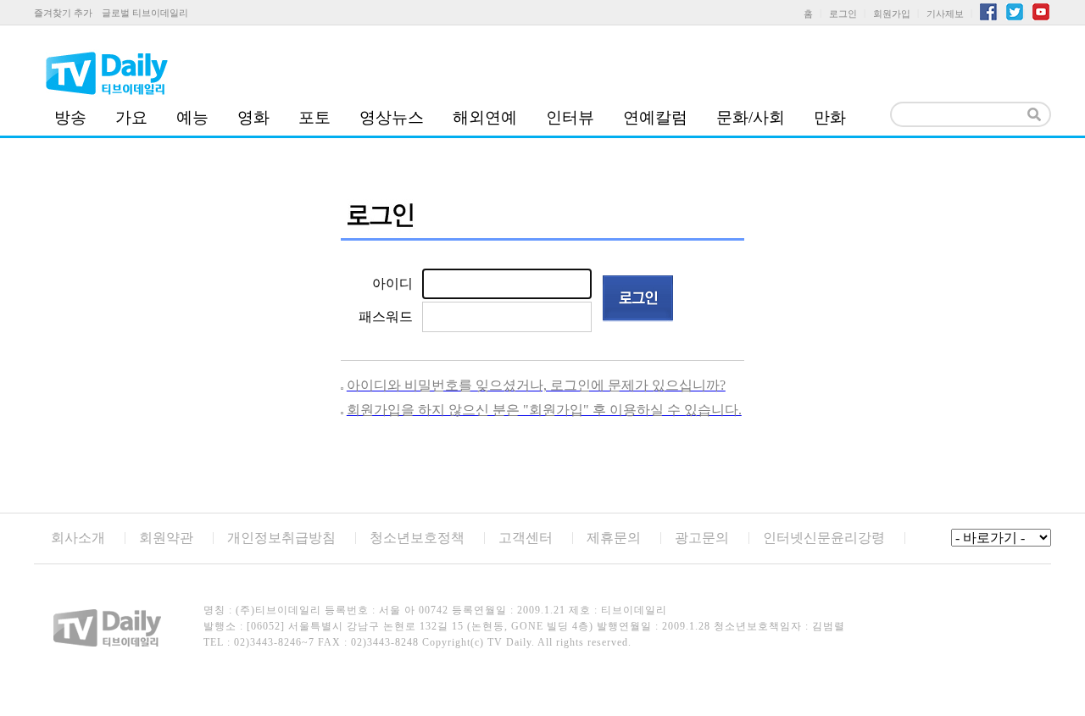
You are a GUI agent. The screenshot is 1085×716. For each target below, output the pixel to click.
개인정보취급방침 (281, 537)
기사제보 (945, 13)
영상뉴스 (391, 117)
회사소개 (78, 537)
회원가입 (891, 13)
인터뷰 (570, 117)
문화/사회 (750, 117)
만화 (830, 117)
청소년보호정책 (417, 537)
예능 (192, 117)
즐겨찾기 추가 (63, 13)
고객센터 (525, 537)
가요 (131, 117)
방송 (70, 117)
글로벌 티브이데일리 (145, 13)
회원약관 (166, 537)
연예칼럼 (655, 117)
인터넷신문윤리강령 (824, 537)
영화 (253, 117)
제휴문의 (614, 537)
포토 (314, 117)
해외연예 (485, 117)
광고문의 (702, 537)
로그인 (843, 13)
